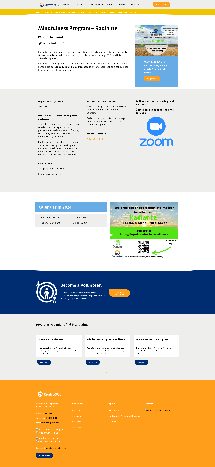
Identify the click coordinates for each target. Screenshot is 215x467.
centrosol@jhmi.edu (50, 422)
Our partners (77, 422)
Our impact (76, 416)
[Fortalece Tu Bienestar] (59, 350)
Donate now (44, 455)
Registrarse (152, 78)
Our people (76, 410)
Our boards (76, 427)
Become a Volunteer (119, 293)
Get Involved (161, 4)
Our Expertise (113, 410)
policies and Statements (56, 448)
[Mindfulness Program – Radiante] (107, 350)
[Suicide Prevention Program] (156, 350)
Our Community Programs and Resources (124, 416)
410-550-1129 (50, 413)
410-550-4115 (95, 139)
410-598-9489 (51, 418)
